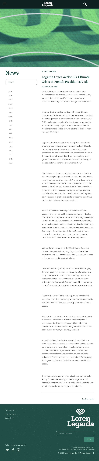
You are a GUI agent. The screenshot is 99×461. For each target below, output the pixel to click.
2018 (10, 125)
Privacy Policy (11, 414)
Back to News (50, 71)
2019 (10, 121)
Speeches (9, 418)
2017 (10, 129)
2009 (10, 163)
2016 (10, 133)
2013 (10, 146)
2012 (10, 150)
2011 (10, 155)
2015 (10, 138)
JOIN (89, 439)
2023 (10, 104)
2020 (10, 117)
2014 (10, 142)
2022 (10, 108)
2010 (10, 159)
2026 (10, 91)
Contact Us (10, 410)
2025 (10, 95)
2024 (10, 100)
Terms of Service (85, 449)
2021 (10, 112)
